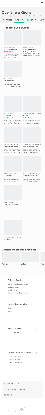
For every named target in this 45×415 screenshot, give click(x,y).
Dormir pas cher (13, 332)
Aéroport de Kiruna (10, 49)
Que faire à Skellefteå (15, 362)
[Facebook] (19, 402)
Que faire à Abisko (14, 356)
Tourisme (7, 20)
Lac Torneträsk (9, 80)
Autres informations (15, 328)
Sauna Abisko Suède (11, 146)
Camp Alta (7, 115)
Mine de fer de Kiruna (30, 146)
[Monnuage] (7, 3)
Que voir (19, 20)
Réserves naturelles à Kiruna (18, 293)
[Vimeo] (24, 402)
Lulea (23, 264)
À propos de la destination (17, 304)
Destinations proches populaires (19, 250)
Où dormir (31, 20)
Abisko (5, 264)
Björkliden (7, 239)
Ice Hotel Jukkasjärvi (11, 204)
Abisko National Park (30, 175)
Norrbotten (12, 308)
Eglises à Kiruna (13, 287)
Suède (10, 311)
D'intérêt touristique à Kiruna (18, 284)
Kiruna (25, 115)
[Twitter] (22, 402)
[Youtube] (27, 402)
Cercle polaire (8, 175)
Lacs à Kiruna (12, 290)
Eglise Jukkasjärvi (29, 49)
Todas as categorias (15, 280)
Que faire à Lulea (14, 359)
